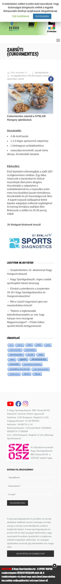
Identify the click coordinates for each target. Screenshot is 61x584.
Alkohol (27, 374)
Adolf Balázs (30, 350)
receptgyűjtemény (18, 76)
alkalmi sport (14, 374)
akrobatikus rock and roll (19, 369)
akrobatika (14, 364)
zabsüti (21, 79)
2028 (48, 345)
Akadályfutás (39, 359)
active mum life (15, 350)
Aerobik (30, 355)
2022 (39, 345)
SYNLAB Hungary (34, 76)
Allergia (37, 374)
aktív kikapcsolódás (41, 369)
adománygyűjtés (16, 355)
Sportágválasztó (41, 73)
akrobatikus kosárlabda (32, 364)
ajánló (23, 359)
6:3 (11, 345)
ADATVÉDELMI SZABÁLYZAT (30, 553)
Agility (41, 355)
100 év (20, 345)
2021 (29, 345)
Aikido (12, 359)
